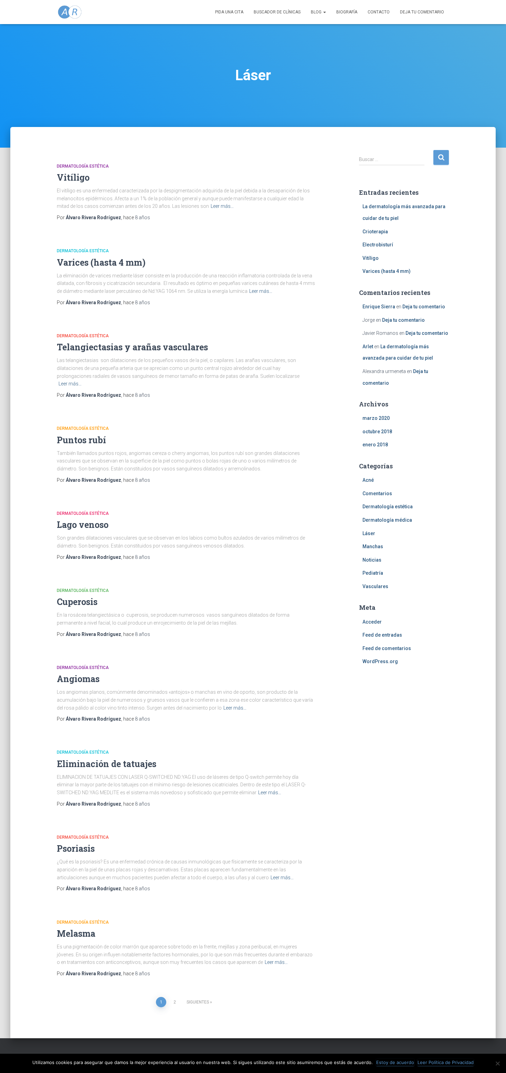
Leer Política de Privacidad (446, 1062)
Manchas (372, 546)
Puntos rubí (81, 440)
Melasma (76, 933)
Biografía (346, 12)
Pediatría (372, 573)
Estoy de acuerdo (395, 1062)
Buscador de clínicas (277, 12)
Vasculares (375, 586)
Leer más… (222, 206)
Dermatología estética (83, 166)
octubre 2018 (377, 431)
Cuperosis (77, 601)
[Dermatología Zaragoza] (70, 12)
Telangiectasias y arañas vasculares (132, 347)
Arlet (367, 346)
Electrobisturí (377, 244)
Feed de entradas (382, 635)
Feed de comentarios (386, 648)
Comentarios (377, 493)
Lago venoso (82, 524)
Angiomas (78, 678)
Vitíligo (73, 177)
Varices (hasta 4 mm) (101, 262)
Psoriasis (76, 848)
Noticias (371, 560)
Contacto (379, 12)
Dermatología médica (387, 520)
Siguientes (198, 1002)
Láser (368, 533)
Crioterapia (375, 231)
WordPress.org (380, 661)
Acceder (372, 622)
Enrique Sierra (378, 306)
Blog (317, 12)
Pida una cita (229, 12)
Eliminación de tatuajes (106, 763)
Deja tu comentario (422, 12)
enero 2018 (375, 444)
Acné (368, 480)
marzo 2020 (376, 418)
